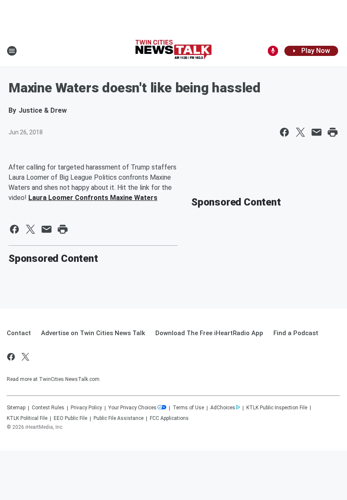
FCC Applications (169, 418)
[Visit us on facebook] (11, 357)
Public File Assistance (118, 418)
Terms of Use (188, 408)
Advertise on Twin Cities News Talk (93, 333)
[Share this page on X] (300, 132)
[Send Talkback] (273, 51)
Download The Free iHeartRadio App (209, 333)
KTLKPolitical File (27, 418)
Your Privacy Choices (132, 408)
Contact (19, 333)
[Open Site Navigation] (12, 51)
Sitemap (16, 408)
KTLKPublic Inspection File (276, 408)
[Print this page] (333, 132)
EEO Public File (70, 418)
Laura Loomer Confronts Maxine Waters (92, 198)
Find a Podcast (295, 333)
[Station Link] (173, 50)
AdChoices (222, 408)
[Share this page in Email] (316, 132)
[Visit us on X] (25, 357)
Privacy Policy (86, 408)
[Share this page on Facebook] (284, 132)
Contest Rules (48, 408)
